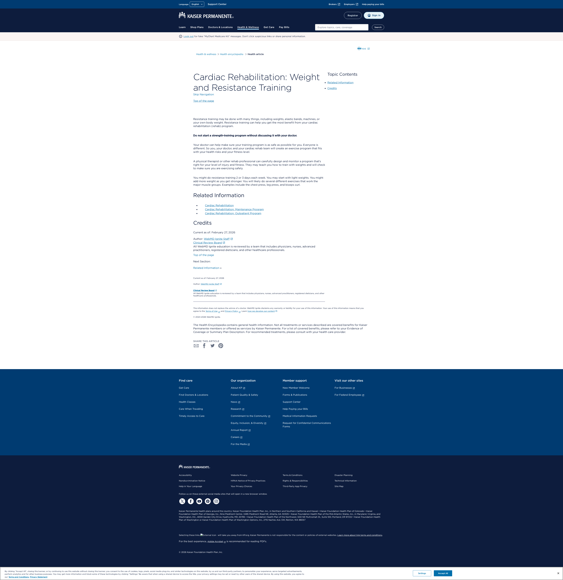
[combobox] (341, 27)
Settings (422, 573)
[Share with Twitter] (213, 346)
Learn (182, 27)
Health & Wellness (248, 27)
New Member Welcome (296, 387)
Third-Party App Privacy (295, 486)
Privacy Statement (38, 577)
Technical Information (346, 481)
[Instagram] (216, 501)
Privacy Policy (231, 311)
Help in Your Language (190, 486)
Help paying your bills (373, 4)
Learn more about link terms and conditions (359, 535)
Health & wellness (206, 54)
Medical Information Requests (300, 416)
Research (236, 409)
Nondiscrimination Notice (192, 481)
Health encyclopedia (232, 54)
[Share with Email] (196, 346)
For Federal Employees (348, 394)
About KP (236, 387)
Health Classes (187, 402)
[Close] (558, 573)
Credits (332, 88)
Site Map (339, 486)
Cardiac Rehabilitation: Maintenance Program (234, 209)
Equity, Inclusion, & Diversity (247, 423)
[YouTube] (199, 501)
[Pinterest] (207, 501)
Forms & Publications (295, 394)
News (234, 402)
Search (378, 27)
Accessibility (185, 475)
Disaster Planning (343, 475)
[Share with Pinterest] (221, 346)
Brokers (333, 4)
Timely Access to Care (191, 416)
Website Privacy (239, 475)
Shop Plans (197, 27)
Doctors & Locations (220, 27)
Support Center (217, 4)
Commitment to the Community (249, 416)
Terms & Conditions (292, 475)
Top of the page (203, 254)
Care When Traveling (191, 409)
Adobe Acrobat (215, 541)
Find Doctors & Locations (193, 394)
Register (353, 15)
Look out (189, 36)
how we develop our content (261, 311)
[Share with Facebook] (204, 346)
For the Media (239, 444)
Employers (349, 4)
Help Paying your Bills (295, 409)
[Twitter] (182, 501)
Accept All (443, 573)
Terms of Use (212, 311)
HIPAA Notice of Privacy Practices (248, 481)
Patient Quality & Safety (244, 394)
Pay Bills (284, 27)
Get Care (269, 27)
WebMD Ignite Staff (210, 284)
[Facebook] (190, 501)
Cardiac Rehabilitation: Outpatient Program (233, 213)
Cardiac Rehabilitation (219, 205)
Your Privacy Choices (241, 486)
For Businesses (343, 387)
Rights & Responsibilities (295, 481)
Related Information (206, 267)
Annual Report (239, 430)
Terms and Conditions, (19, 577)
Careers (235, 437)
